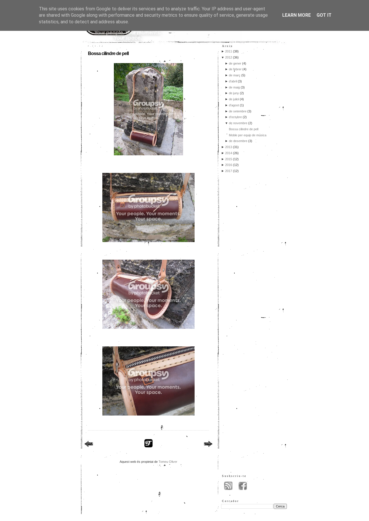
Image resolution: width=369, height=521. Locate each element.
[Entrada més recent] (89, 444)
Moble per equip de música (247, 135)
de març (234, 75)
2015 (228, 159)
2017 (228, 171)
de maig (234, 87)
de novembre (238, 123)
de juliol (234, 99)
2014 (228, 153)
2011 (228, 51)
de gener (235, 63)
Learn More (296, 15)
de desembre (238, 141)
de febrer (235, 69)
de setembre (237, 111)
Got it (324, 15)
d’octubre (235, 117)
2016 (228, 165)
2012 (228, 57)
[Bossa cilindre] (148, 157)
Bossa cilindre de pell (108, 53)
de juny (234, 93)
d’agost (234, 105)
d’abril (233, 81)
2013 (228, 147)
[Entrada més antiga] (208, 444)
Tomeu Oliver (168, 461)
